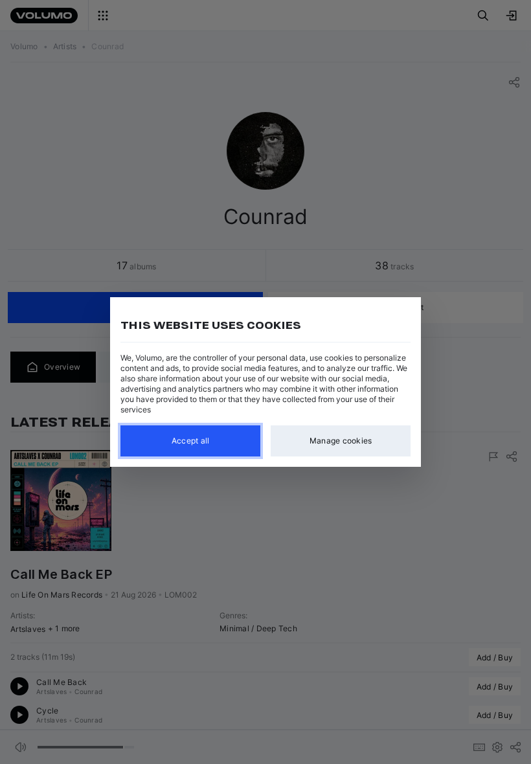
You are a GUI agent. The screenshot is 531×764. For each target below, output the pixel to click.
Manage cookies (341, 440)
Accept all (191, 440)
